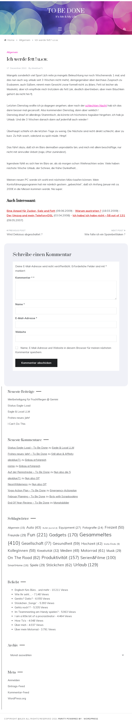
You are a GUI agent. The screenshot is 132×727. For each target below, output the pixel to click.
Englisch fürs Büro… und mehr (32, 589)
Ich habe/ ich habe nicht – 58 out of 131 (99, 215)
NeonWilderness (18, 484)
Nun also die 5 (62, 472)
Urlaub (85, 564)
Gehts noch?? (23, 607)
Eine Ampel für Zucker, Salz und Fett (31, 210)
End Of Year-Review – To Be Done (28, 502)
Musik (113, 551)
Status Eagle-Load (19, 405)
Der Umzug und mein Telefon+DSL (30, 215)
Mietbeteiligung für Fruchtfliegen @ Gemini (33, 399)
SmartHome (18, 565)
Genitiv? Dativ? (24, 598)
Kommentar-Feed (18, 692)
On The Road (24, 557)
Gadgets (63, 534)
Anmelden (14, 680)
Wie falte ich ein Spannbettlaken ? (104, 234)
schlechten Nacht (96, 105)
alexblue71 (37, 68)
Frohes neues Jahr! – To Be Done (27, 453)
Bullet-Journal (50, 528)
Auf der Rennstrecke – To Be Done (29, 472)
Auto (33, 527)
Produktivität (60, 557)
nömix (11, 466)
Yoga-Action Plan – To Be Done (27, 490)
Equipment (70, 527)
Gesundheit (66, 543)
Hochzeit (92, 543)
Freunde (17, 535)
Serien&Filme (98, 557)
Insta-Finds (112, 543)
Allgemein (12, 52)
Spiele (37, 565)
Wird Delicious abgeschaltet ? (24, 234)
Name (20, 304)
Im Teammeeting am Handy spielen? (37, 611)
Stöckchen (59, 564)
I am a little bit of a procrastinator (35, 616)
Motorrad (93, 550)
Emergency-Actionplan (63, 490)
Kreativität (48, 551)
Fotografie (92, 527)
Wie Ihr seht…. (23, 594)
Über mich (20, 625)
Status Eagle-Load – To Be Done (28, 447)
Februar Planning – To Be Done (26, 496)
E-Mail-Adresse (26, 318)
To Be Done (66, 11)
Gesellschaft (36, 543)
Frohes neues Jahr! (19, 417)
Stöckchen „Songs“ (26, 603)
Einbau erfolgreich (35, 459)
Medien (69, 550)
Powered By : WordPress (82, 719)
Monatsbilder (61, 502)
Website (20, 332)
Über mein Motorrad (26, 629)
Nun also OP (32, 478)
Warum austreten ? (88, 210)
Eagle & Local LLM (19, 411)
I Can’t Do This (16, 423)
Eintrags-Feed (16, 686)
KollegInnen (22, 550)
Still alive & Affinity (62, 453)
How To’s (20, 620)
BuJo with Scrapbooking (63, 496)
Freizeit (114, 527)
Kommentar (23, 277)
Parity (62, 719)
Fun (37, 535)
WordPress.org (17, 698)
